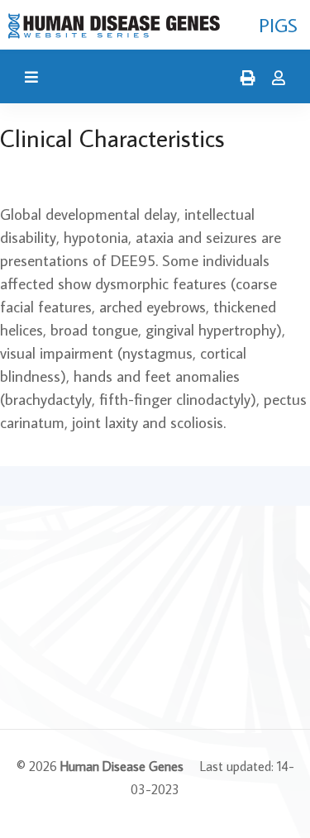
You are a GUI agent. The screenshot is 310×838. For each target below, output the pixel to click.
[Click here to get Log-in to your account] (274, 78)
